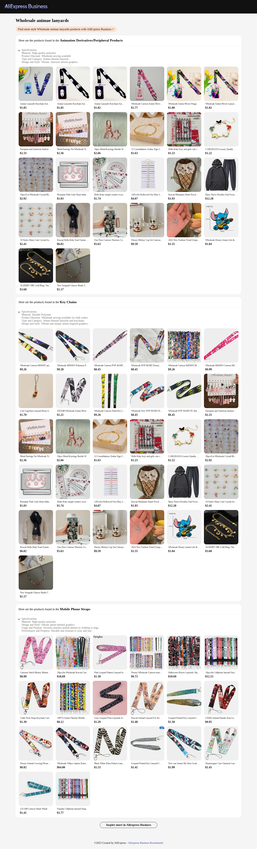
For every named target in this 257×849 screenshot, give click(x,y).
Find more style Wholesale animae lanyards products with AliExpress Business (64, 29)
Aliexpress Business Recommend (145, 842)
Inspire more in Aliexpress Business (128, 824)
